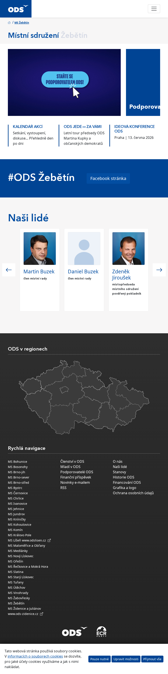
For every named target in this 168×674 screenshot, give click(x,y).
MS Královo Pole (19, 535)
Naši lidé (120, 466)
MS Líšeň (14, 540)
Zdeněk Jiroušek (121, 274)
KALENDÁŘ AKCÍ (25, 127)
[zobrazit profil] (39, 248)
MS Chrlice (16, 498)
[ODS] (75, 630)
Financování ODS (127, 482)
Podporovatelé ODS (76, 472)
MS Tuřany (15, 582)
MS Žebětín (21, 22)
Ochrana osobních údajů (133, 493)
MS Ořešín (15, 561)
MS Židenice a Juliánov (24, 608)
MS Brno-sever (18, 477)
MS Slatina (15, 572)
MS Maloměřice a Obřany (26, 545)
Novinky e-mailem (75, 482)
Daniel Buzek (83, 271)
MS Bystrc (15, 488)
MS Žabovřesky (19, 598)
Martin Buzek (38, 271)
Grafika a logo (124, 487)
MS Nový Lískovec (20, 556)
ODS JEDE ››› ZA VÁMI (80, 127)
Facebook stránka (108, 178)
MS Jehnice (16, 509)
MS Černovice (18, 493)
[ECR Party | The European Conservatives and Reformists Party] (101, 631)
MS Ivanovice (17, 503)
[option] (30, 134)
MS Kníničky (17, 519)
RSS (63, 487)
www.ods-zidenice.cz (24, 614)
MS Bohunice (17, 461)
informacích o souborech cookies (35, 656)
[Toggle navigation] (154, 8)
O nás (117, 461)
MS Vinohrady (18, 593)
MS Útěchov (16, 587)
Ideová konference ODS (132, 129)
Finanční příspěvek (75, 477)
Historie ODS (123, 477)
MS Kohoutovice (19, 524)
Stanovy (119, 472)
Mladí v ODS (70, 466)
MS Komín (15, 530)
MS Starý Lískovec (21, 577)
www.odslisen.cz (35, 540)
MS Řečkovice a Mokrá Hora (28, 566)
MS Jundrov (16, 514)
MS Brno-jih (16, 472)
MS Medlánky (18, 551)
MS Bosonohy (18, 467)
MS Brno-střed (18, 482)
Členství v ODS (72, 461)
